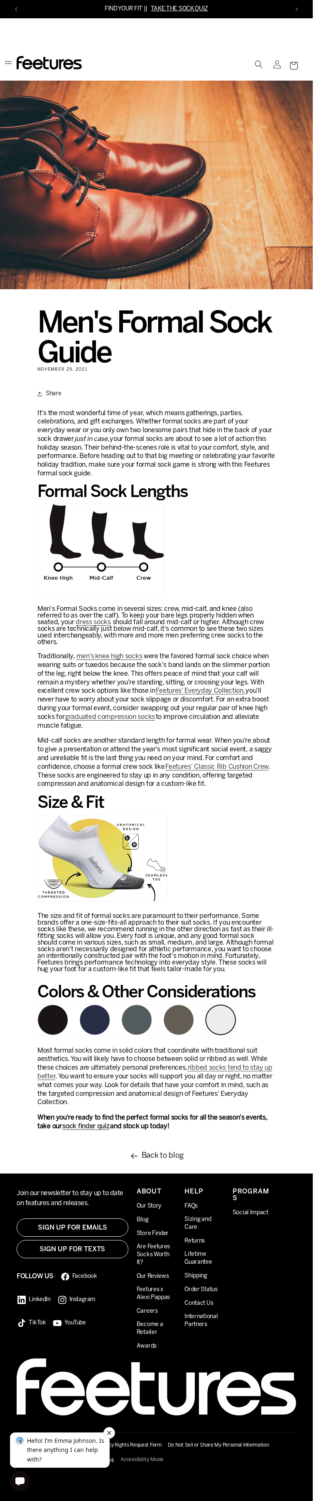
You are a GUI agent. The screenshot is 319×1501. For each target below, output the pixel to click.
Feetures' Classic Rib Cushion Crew (216, 767)
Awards (147, 1346)
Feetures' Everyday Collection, (200, 691)
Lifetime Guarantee (198, 1258)
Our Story (149, 1206)
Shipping (195, 1276)
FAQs (191, 1206)
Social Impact (250, 1213)
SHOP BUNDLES (182, 9)
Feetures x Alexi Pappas (153, 1293)
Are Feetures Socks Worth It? (153, 1254)
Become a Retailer (150, 1328)
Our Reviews (153, 1276)
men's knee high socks (109, 656)
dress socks (93, 622)
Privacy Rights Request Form (130, 1445)
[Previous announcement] (16, 9)
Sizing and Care (197, 1223)
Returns (194, 1241)
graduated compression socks (110, 717)
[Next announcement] (296, 9)
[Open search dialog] (259, 64)
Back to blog (163, 1155)
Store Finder (153, 1233)
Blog (143, 1220)
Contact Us (198, 1303)
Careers (147, 1311)
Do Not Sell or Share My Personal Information (218, 1445)
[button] (294, 66)
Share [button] (53, 393)
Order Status (200, 1289)
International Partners (201, 1320)
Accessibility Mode (142, 1459)
